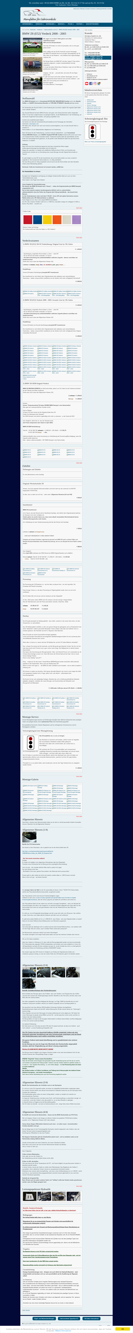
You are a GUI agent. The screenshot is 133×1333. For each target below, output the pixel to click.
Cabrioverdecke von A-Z (50, 29)
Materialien (50, 24)
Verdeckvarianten (91, 101)
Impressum (76, 8)
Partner (79, 24)
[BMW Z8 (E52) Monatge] (44, 803)
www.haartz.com (34, 124)
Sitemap (82, 8)
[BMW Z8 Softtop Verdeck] (30, 291)
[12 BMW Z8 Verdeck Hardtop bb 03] (74, 708)
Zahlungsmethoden (101, 8)
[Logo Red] (27, 223)
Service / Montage (91, 105)
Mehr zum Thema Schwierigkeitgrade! (95, 141)
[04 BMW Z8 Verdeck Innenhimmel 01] (74, 570)
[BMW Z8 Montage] (57, 785)
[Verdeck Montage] (29, 976)
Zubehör (89, 103)
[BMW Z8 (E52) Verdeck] (30, 357)
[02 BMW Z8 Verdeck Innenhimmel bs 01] (44, 570)
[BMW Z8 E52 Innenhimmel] (44, 574)
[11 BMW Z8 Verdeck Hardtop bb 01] (59, 708)
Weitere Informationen (63, 1330)
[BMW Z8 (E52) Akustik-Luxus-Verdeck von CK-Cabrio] (32, 51)
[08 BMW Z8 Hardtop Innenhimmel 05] (74, 704)
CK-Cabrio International (91, 1318)
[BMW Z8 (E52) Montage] (59, 803)
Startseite (33, 29)
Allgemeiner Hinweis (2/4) (94, 108)
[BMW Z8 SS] (27, 450)
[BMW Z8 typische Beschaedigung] (30, 792)
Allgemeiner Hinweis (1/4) (94, 107)
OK (123, 1329)
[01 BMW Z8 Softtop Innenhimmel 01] (30, 570)
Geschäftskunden (92, 24)
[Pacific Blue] (37, 223)
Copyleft (26, 1323)
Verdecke (39, 24)
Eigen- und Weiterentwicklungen (44, 1318)
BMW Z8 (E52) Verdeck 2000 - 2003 (69, 29)
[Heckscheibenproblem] (29, 843)
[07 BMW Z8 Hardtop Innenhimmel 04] (59, 704)
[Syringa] (76, 223)
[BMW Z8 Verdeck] (28, 293)
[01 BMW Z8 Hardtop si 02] (30, 699)
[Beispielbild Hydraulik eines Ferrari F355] (30, 1200)
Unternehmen (27, 24)
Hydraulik (89, 114)
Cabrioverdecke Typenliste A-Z (69, 1318)
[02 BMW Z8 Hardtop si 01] (44, 699)
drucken (28, 1310)
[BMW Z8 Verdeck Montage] (59, 796)
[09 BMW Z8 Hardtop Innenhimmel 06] (30, 708)
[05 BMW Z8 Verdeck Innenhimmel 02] (30, 574)
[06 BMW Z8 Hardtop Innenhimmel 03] (44, 704)
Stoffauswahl (90, 100)
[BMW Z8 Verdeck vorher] (30, 785)
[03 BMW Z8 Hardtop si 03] (59, 699)
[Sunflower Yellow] (47, 223)
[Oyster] (66, 223)
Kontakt (110, 8)
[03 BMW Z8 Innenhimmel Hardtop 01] (59, 570)
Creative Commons (90, 8)
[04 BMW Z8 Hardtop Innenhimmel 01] (74, 699)
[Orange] (57, 223)
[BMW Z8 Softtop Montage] (44, 787)
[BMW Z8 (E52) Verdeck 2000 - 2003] (30, 369)
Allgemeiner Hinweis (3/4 (93, 110)
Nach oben (79, 208)
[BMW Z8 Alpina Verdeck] (30, 346)
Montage (61, 24)
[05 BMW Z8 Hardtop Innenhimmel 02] (30, 704)
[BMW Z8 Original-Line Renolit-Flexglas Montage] (44, 792)
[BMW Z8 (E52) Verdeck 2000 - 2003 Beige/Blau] (44, 295)
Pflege (70, 24)
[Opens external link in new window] (86, 84)
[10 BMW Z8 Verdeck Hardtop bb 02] (44, 708)
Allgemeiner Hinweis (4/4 (93, 112)
